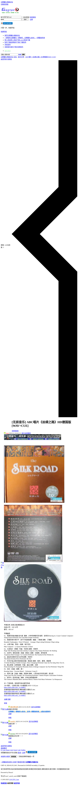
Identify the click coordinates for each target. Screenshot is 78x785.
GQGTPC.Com (14, 779)
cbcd (7, 433)
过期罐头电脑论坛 (7, 2)
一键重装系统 (5, 762)
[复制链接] (15, 431)
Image (8, 750)
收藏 (5, 699)
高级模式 (4, 748)
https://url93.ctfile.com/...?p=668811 (15, 687)
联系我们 (23, 762)
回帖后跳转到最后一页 (26, 756)
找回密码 (33, 17)
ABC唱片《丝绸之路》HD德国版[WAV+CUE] (40, 57)
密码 (2, 19)
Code (19, 750)
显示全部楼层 (26, 433)
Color (4, 750)
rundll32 (12, 721)
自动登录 (26, 17)
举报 (5, 703)
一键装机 (25, 38)
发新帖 (9, 59)
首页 (12, 35)
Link (11, 750)
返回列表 (4, 59)
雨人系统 (17, 40)
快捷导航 (4, 31)
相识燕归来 (14, 707)
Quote (15, 750)
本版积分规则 (5, 756)
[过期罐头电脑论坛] (10, 12)
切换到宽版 (4, 4)
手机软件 (8, 44)
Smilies (23, 750)
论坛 (15, 57)
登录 (19, 753)
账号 (2, 17)
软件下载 (15, 42)
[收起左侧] (44, 417)
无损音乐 (14, 47)
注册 (31, 19)
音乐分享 (21, 57)
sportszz (12, 734)
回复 (8, 699)
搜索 (19, 54)
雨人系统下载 (14, 762)
